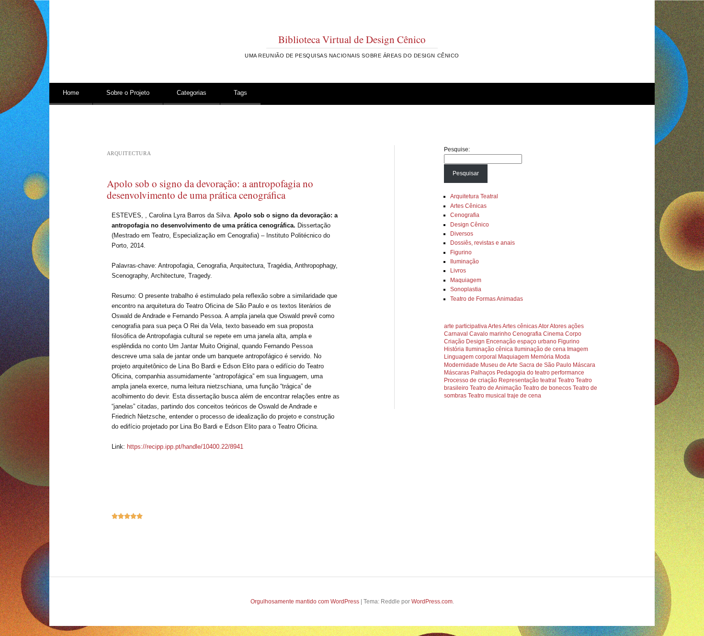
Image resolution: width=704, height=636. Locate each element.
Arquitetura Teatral (474, 196)
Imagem (577, 349)
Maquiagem (465, 280)
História (454, 349)
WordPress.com (432, 601)
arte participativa (465, 326)
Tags (240, 92)
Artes (494, 326)
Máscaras (456, 372)
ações (576, 326)
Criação (454, 341)
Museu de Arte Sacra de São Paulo (525, 365)
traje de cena (524, 395)
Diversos (461, 233)
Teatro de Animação (496, 388)
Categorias (191, 92)
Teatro (566, 380)
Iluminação (464, 261)
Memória (542, 356)
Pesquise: (457, 149)
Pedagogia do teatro (523, 372)
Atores (558, 326)
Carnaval (456, 333)
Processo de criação (470, 380)
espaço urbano (536, 341)
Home (71, 92)
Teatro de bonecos (547, 388)
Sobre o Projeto (127, 92)
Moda (562, 356)
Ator (543, 326)
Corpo (573, 333)
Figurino (461, 252)
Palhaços (483, 372)
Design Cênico (469, 224)
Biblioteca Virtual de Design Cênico (352, 39)
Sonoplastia (465, 289)
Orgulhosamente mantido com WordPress (304, 601)
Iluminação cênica (489, 349)
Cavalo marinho (490, 333)
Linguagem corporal (470, 356)
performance (567, 372)
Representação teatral (527, 380)
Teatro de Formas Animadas (486, 298)
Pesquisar (466, 173)
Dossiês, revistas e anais (482, 242)
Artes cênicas (519, 326)
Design (475, 341)
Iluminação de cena (540, 349)
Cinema (553, 333)
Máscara (584, 365)
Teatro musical (487, 395)
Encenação (501, 341)
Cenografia (464, 215)
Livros (458, 270)
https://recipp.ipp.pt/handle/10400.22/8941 (185, 446)
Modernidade (461, 365)
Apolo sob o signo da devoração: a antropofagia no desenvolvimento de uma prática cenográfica (210, 189)
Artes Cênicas (468, 206)
